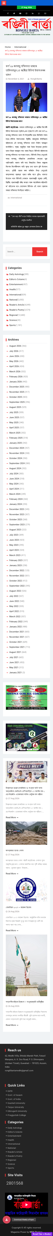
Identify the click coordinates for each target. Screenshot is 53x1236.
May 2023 (13, 545)
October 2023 (15, 519)
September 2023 (17, 524)
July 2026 (13, 351)
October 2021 (15, 642)
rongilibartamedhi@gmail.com (19, 1070)
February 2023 (15, 560)
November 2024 (16, 453)
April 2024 (14, 489)
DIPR (10, 1091)
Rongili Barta (36, 79)
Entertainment (16, 284)
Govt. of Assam (15, 1095)
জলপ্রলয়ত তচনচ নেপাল (15, 850)
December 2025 (16, 386)
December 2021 (16, 631)
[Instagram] (26, 13)
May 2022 (13, 606)
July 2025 (13, 412)
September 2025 (17, 402)
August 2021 (15, 652)
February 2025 (15, 438)
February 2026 (15, 376)
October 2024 (15, 458)
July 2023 (13, 535)
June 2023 (14, 540)
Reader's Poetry (16, 310)
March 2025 (14, 433)
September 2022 (17, 586)
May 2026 (13, 361)
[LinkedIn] (33, 13)
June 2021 (14, 662)
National (13, 299)
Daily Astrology (16, 274)
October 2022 (15, 580)
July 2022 (13, 596)
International (16, 198)
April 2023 (14, 550)
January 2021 (15, 672)
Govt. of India (14, 1099)
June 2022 (14, 601)
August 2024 (15, 468)
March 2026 (14, 371)
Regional (13, 315)
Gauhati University (16, 1103)
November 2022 (16, 575)
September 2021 (17, 647)
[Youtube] (20, 13)
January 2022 (15, 626)
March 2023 (14, 555)
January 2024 (15, 504)
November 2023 (16, 514)
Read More (11, 817)
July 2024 (13, 473)
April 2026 (14, 366)
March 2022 (14, 616)
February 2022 (15, 621)
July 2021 (13, 657)
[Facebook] (8, 13)
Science (13, 320)
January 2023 (15, 565)
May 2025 (13, 422)
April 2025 (14, 427)
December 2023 (16, 509)
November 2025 (16, 392)
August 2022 (15, 591)
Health (12, 289)
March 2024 (14, 494)
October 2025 (15, 397)
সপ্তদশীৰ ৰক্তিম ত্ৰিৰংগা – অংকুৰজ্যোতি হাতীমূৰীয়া (25, 1001)
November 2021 (16, 637)
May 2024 (13, 483)
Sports (12, 325)
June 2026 (14, 356)
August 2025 (15, 407)
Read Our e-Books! (42, 1234)
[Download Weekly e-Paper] (7, 1220)
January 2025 (15, 443)
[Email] (45, 13)
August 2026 (15, 346)
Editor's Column (16, 279)
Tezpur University (16, 1107)
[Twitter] (14, 13)
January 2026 (15, 381)
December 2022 (16, 570)
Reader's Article (16, 305)
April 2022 (14, 611)
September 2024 (17, 463)
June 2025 (14, 417)
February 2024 (15, 499)
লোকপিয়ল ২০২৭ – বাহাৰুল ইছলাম (19, 907)
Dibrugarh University (17, 1111)
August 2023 (15, 529)
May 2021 (13, 667)
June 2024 (14, 478)
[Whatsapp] (39, 13)
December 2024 (16, 448)
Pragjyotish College (17, 1115)
